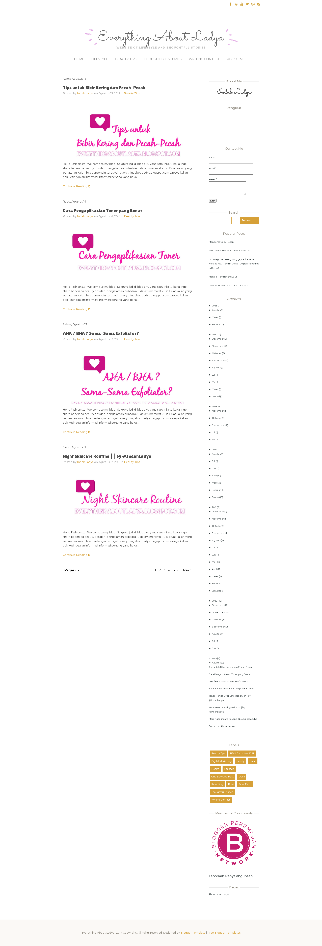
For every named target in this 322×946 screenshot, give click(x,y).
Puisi (231, 784)
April (214, 475)
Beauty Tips (126, 59)
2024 (215, 334)
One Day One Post (222, 776)
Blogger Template (193, 932)
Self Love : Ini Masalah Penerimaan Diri (229, 250)
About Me (236, 59)
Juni (214, 468)
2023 (215, 406)
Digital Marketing (221, 761)
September (218, 360)
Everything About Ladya (161, 38)
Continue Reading (75, 186)
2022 (215, 449)
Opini (242, 776)
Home (79, 59)
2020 (215, 600)
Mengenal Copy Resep (221, 242)
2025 (215, 305)
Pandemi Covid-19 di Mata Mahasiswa (229, 285)
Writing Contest (204, 59)
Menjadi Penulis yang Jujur (223, 276)
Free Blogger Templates (224, 932)
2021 (214, 507)
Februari (217, 324)
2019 (214, 658)
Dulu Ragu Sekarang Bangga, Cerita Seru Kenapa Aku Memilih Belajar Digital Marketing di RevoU (234, 263)
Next (187, 570)
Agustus (216, 310)
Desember (218, 338)
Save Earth (245, 784)
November (218, 346)
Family (240, 761)
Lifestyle (99, 59)
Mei (214, 382)
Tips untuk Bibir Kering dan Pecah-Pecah (104, 87)
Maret (215, 317)
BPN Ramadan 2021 (242, 753)
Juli (214, 374)
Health (215, 768)
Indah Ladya (85, 93)
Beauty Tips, (132, 93)
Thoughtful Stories (163, 59)
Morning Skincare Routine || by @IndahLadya (233, 719)
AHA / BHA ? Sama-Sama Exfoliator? (101, 333)
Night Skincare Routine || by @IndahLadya (107, 456)
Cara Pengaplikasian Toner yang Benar (102, 210)
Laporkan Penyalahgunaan (231, 876)
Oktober (217, 353)
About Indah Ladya (219, 894)
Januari (216, 396)
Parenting (217, 784)
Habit (252, 761)
